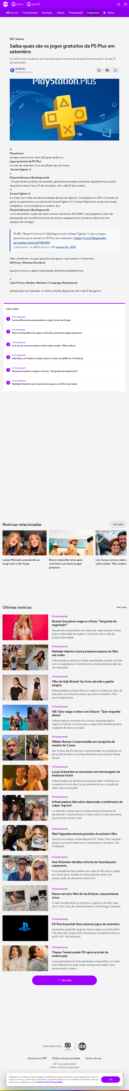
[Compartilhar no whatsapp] (99, 70)
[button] (25, 550)
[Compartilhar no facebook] (107, 70)
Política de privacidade (66, 1058)
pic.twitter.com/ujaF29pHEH (31, 242)
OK (110, 1079)
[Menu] (125, 4)
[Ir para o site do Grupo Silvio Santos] (59, 1046)
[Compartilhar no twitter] (115, 70)
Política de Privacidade (50, 1082)
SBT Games (17, 38)
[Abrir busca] (118, 4)
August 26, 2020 (65, 247)
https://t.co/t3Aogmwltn (90, 238)
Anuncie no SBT (37, 1058)
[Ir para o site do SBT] (82, 1046)
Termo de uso (93, 1058)
